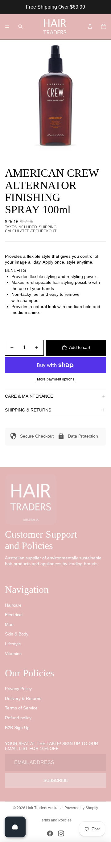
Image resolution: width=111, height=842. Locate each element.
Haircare (13, 605)
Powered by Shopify (81, 808)
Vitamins (13, 653)
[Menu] (7, 26)
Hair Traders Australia (44, 808)
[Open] (15, 827)
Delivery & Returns (23, 698)
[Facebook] (50, 833)
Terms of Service (21, 707)
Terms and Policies (56, 820)
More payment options (55, 379)
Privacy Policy (18, 688)
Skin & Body (16, 634)
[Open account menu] (90, 26)
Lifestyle (13, 643)
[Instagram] (61, 833)
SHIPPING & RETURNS (28, 409)
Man (9, 624)
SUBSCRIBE (55, 780)
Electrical (14, 614)
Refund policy (18, 717)
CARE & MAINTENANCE (29, 396)
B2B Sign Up (17, 727)
